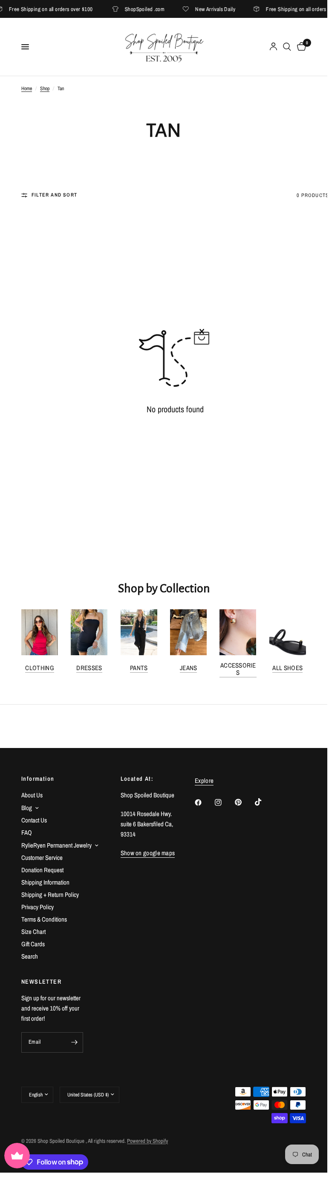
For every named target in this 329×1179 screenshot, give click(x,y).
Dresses (89, 667)
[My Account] (273, 47)
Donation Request (42, 869)
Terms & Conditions (44, 919)
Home (26, 88)
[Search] (287, 47)
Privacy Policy (37, 906)
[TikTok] (264, 802)
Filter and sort (54, 194)
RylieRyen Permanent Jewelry (56, 845)
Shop (44, 88)
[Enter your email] (74, 1042)
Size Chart (33, 931)
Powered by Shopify (147, 1141)
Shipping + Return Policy (50, 894)
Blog (26, 807)
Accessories (238, 669)
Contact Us (34, 820)
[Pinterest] (244, 802)
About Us (32, 795)
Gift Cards (33, 943)
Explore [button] (204, 780)
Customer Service (42, 857)
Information (37, 779)
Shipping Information (45, 882)
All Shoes (287, 667)
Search (29, 956)
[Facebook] (204, 802)
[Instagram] (224, 802)
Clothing (39, 667)
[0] (300, 47)
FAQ (26, 832)
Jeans (188, 667)
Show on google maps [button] (148, 852)
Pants (139, 667)
